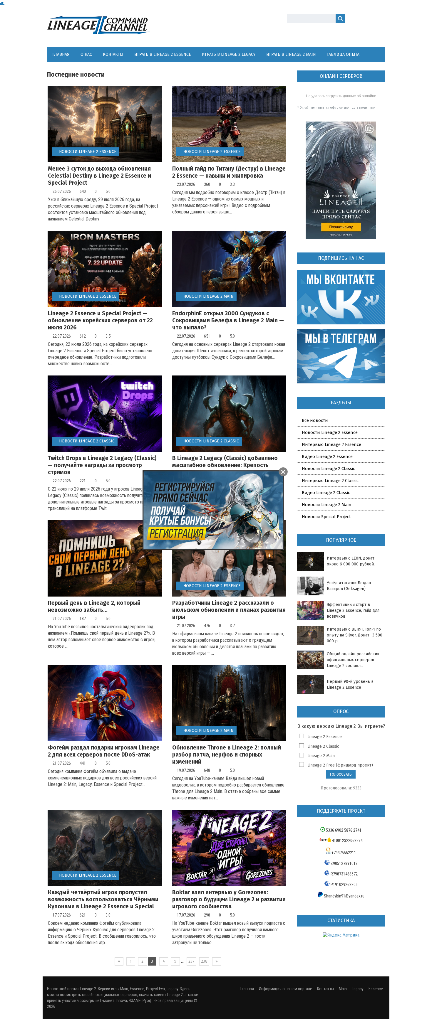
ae (2, 2)
